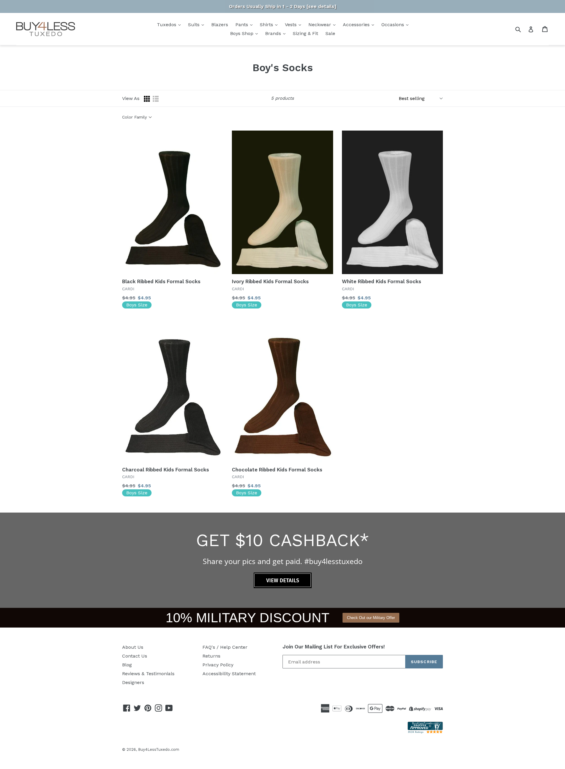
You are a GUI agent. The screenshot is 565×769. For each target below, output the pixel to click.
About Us (132, 647)
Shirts (267, 24)
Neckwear (320, 24)
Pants (242, 24)
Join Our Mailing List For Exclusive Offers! (333, 647)
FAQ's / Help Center (224, 647)
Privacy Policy (217, 665)
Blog (127, 665)
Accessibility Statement (229, 673)
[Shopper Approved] (425, 732)
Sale (330, 33)
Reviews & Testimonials (148, 673)
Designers (133, 682)
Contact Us (134, 656)
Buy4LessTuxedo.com (158, 749)
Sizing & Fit (305, 33)
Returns (211, 656)
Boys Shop (242, 33)
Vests (291, 24)
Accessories (357, 24)
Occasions (393, 24)
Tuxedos (167, 24)
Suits (194, 24)
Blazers (219, 24)
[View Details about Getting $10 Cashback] (283, 586)
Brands (273, 33)
